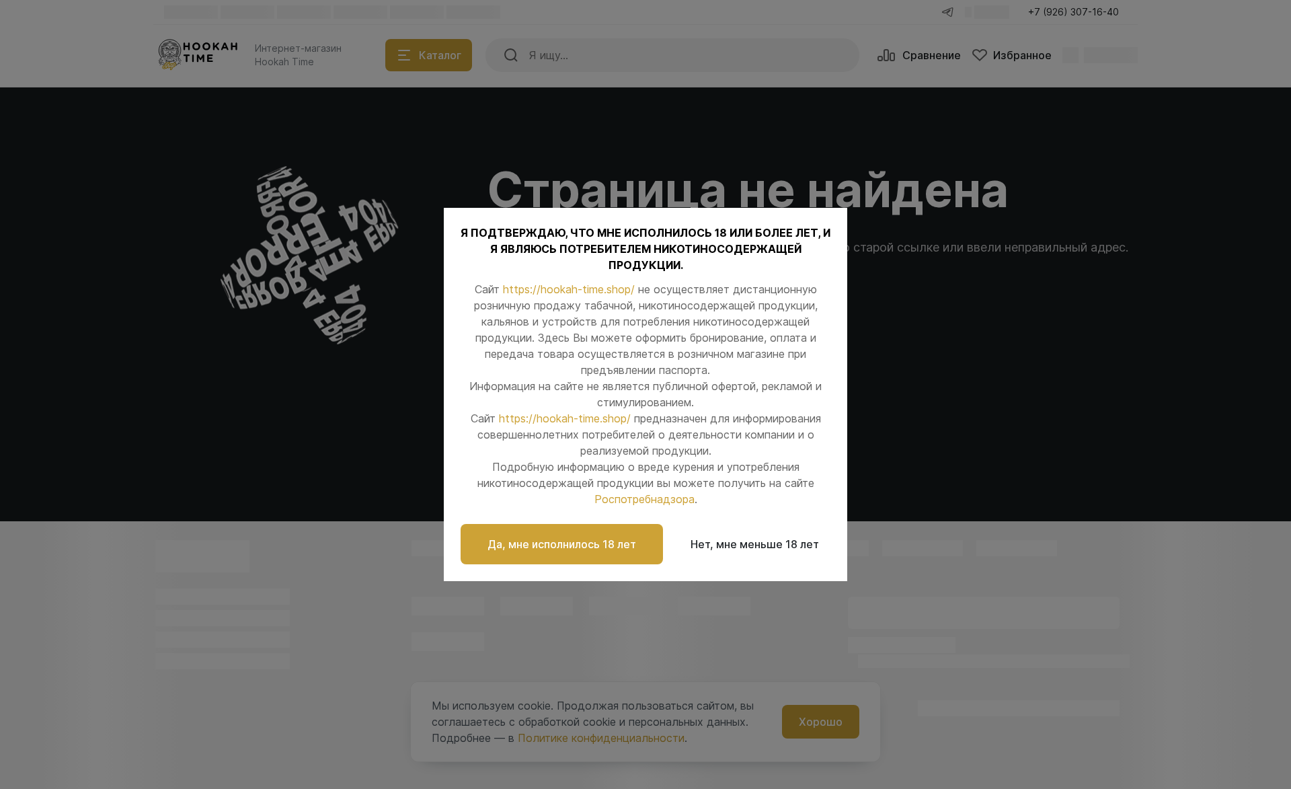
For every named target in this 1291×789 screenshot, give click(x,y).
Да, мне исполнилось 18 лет (561, 544)
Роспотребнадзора (644, 499)
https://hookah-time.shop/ (569, 289)
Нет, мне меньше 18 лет (755, 544)
